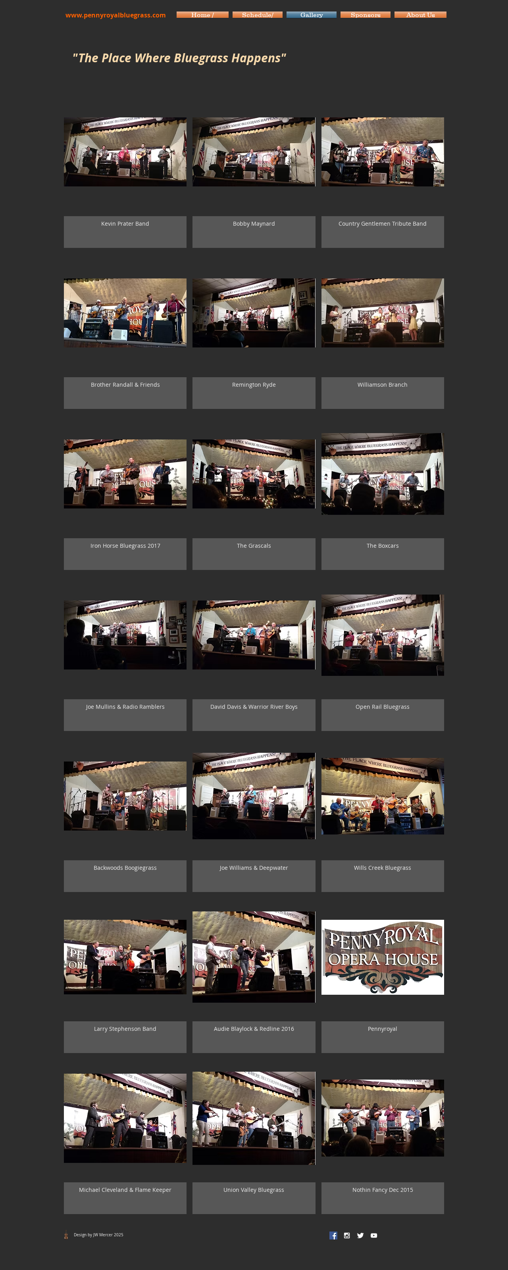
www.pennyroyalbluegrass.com (115, 15)
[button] (125, 170)
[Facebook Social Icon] (333, 1235)
